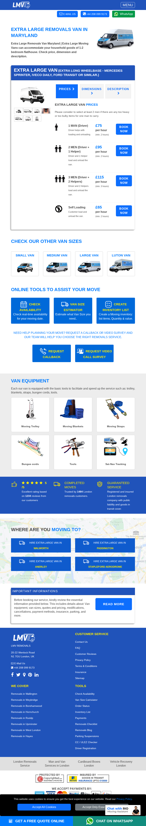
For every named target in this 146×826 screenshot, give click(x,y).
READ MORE (113, 604)
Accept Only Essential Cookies (101, 807)
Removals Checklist (86, 724)
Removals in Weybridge (24, 699)
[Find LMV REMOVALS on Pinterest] (30, 675)
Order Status (82, 705)
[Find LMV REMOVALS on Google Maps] (24, 675)
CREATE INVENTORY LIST (116, 311)
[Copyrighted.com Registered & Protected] (49, 778)
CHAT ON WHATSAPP (114, 821)
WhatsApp (126, 13)
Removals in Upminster (24, 724)
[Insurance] (88, 778)
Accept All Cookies (44, 807)
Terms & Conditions (86, 666)
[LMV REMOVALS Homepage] (21, 5)
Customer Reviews (85, 654)
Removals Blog (83, 730)
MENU (128, 5)
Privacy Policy (124, 799)
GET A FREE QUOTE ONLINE (39, 821)
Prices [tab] (65, 89)
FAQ (77, 647)
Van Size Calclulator (86, 699)
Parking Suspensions (87, 736)
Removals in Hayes (22, 736)
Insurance (80, 672)
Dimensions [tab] (92, 89)
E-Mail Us (19, 663)
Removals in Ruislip (22, 718)
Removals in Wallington (24, 693)
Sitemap (79, 678)
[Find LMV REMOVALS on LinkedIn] (36, 675)
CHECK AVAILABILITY (30, 311)
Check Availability (85, 693)
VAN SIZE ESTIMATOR (73, 311)
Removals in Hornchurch (25, 712)
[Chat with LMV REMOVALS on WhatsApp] (91, 821)
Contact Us (81, 641)
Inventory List (82, 712)
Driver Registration (85, 748)
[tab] (18, 110)
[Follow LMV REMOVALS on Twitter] (18, 675)
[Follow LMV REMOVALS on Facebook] (12, 675)
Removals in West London (26, 730)
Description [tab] (118, 89)
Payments (80, 718)
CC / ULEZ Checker (86, 742)
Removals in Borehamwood (26, 705)
